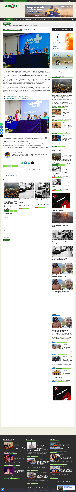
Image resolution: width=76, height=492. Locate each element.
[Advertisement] (62, 303)
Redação (27, 198)
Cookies (70, 481)
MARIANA (16, 19)
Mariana (28, 208)
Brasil (53, 342)
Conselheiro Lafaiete (58, 368)
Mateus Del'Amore (18, 444)
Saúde (16, 165)
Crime (21, 208)
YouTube (33, 149)
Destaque (5, 165)
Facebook (21, 149)
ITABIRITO (22, 19)
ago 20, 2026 (17, 467)
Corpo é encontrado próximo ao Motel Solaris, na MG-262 (17, 96)
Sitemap (60, 481)
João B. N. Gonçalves (13, 32)
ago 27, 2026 (6, 198)
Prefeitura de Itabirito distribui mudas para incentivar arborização (14, 170)
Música (11, 453)
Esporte (51, 452)
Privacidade (65, 481)
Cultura (60, 120)
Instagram (27, 149)
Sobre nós (56, 481)
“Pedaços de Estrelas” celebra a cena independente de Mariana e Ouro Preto (39, 170)
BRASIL (34, 19)
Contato (51, 481)
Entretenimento (6, 453)
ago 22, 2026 (65, 370)
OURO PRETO (9, 19)
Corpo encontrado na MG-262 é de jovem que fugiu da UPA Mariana (19, 98)
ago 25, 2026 (65, 135)
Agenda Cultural (42, 19)
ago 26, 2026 (65, 109)
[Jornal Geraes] (4, 19)
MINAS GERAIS (28, 19)
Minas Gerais (65, 342)
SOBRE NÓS (60, 19)
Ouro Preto (9, 165)
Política (13, 165)
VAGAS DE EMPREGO (52, 19)
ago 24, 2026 (63, 466)
